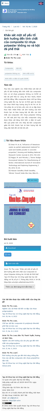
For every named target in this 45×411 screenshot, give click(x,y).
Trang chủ (6, 26)
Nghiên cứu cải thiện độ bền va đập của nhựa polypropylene (19, 310)
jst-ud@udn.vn (13, 398)
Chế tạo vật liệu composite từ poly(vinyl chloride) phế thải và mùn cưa (20, 324)
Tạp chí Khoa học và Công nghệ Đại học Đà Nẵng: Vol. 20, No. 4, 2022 (21, 315)
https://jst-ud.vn (15, 400)
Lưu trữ (16, 26)
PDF (8, 254)
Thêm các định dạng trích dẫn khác (19, 287)
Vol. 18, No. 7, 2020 (29, 26)
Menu (6, 3)
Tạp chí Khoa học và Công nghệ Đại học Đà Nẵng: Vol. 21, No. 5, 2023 (21, 347)
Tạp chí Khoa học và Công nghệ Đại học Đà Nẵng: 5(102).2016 (21, 364)
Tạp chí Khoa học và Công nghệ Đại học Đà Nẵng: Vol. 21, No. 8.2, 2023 (21, 330)
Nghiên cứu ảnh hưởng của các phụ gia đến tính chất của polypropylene (20, 342)
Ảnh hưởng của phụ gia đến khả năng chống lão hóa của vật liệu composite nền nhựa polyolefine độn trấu (20, 358)
